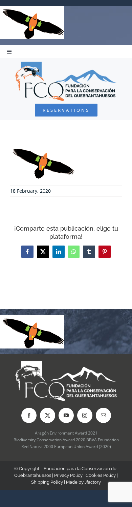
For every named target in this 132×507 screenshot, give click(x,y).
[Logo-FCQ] (66, 64)
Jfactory (93, 482)
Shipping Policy (47, 482)
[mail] (103, 415)
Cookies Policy (101, 475)
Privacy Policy (68, 475)
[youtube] (66, 415)
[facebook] (29, 415)
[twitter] (47, 415)
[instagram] (84, 415)
